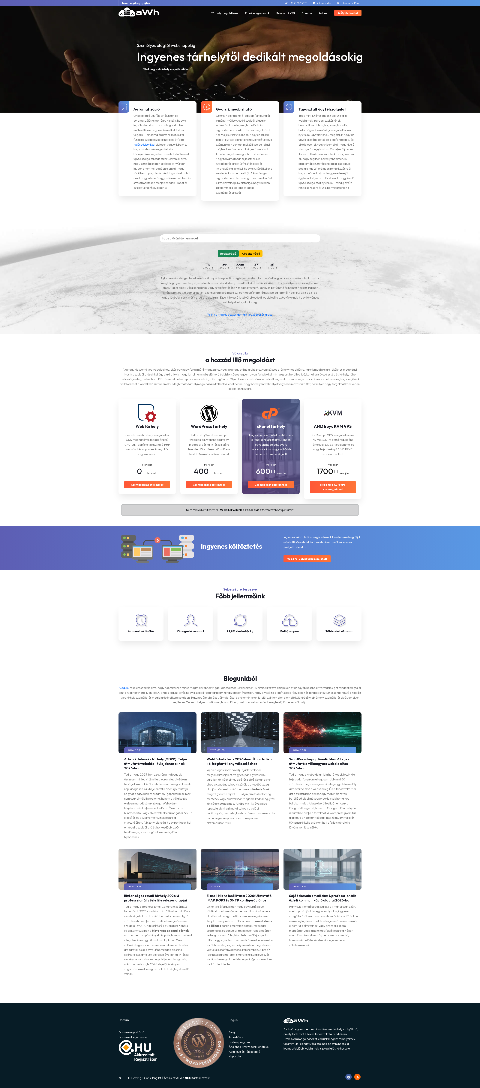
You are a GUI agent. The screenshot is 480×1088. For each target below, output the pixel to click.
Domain (307, 13)
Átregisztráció (251, 253)
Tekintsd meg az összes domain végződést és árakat (240, 314)
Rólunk (323, 13)
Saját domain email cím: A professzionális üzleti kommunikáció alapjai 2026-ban (322, 898)
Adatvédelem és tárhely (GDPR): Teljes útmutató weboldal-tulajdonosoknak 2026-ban (156, 763)
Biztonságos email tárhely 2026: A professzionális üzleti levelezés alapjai (155, 898)
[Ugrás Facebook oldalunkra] (348, 1077)
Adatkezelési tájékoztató (244, 1051)
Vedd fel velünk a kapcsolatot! (307, 559)
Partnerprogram (239, 1042)
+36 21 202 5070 (298, 3)
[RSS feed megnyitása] (357, 1077)
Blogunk (124, 688)
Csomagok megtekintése (147, 484)
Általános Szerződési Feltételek (249, 1047)
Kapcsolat (235, 1056)
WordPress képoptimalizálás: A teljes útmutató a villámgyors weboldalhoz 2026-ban (319, 763)
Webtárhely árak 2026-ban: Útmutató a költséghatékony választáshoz (239, 761)
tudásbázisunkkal (144, 144)
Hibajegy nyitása (350, 3)
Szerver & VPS (285, 13)
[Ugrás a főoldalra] (138, 12)
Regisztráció (228, 253)
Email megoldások (257, 13)
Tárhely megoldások (224, 13)
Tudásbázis (236, 1037)
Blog (232, 1032)
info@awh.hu (324, 3)
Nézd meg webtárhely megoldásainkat (166, 69)
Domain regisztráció (131, 1032)
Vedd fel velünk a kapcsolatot (241, 510)
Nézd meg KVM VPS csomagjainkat (333, 487)
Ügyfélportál (349, 13)
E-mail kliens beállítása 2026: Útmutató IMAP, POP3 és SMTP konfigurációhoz (239, 898)
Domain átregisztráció (132, 1037)
